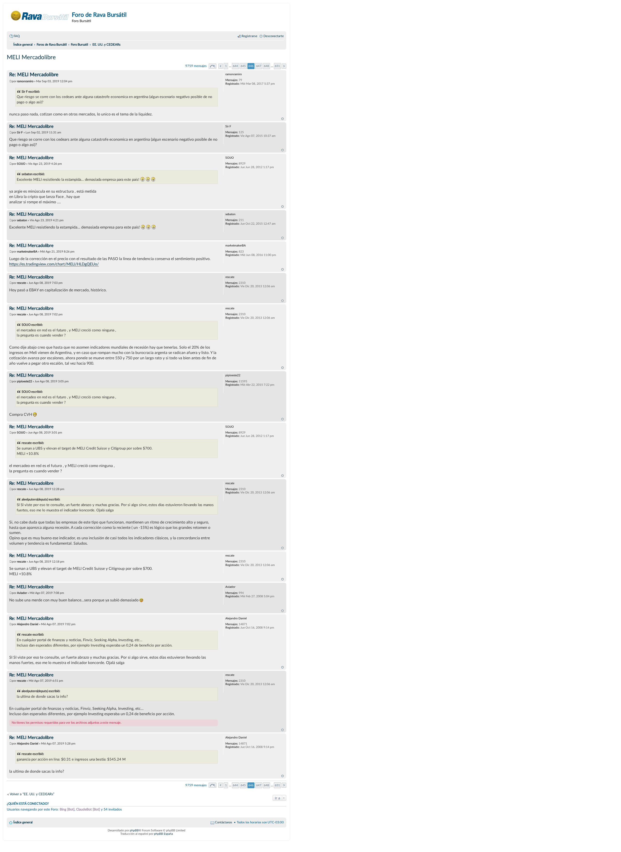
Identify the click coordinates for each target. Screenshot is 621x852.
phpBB (134, 830)
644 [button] (235, 66)
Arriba (282, 119)
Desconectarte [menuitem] (273, 36)
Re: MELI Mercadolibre (33, 74)
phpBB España (163, 833)
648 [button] (266, 66)
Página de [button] (212, 66)
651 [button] (277, 66)
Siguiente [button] (284, 66)
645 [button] (243, 66)
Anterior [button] (220, 66)
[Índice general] (40, 15)
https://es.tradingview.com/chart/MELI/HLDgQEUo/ (54, 264)
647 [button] (258, 66)
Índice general (23, 822)
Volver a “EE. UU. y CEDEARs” (32, 794)
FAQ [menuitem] (17, 36)
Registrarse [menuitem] (249, 36)
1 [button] (226, 66)
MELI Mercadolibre (31, 57)
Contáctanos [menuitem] (223, 822)
